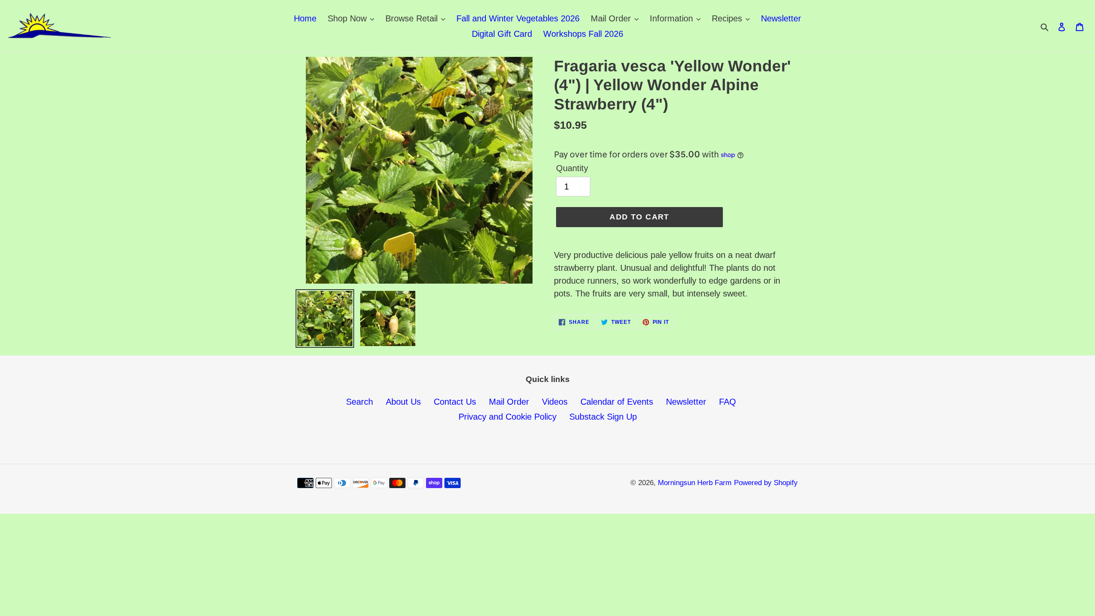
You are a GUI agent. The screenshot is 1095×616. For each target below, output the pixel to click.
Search (359, 401)
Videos (555, 401)
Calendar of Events (616, 401)
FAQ (727, 401)
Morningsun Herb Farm (694, 483)
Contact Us (455, 401)
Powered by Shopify (766, 483)
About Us (403, 401)
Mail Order (509, 401)
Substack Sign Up (603, 416)
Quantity (572, 168)
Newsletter (686, 401)
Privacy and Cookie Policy (507, 416)
